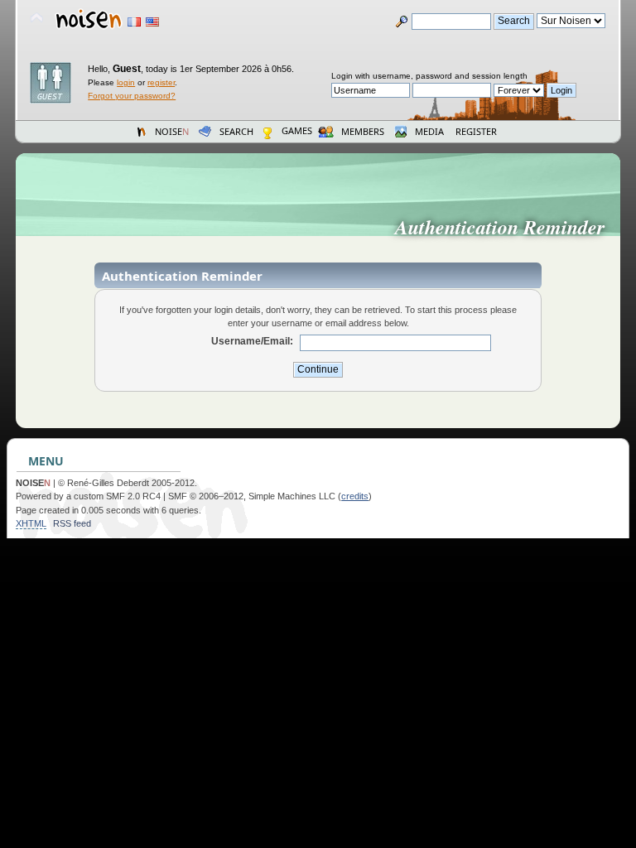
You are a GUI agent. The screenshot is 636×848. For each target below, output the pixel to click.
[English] (152, 21)
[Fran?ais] (134, 21)
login (126, 82)
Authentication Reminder (506, 227)
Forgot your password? (132, 95)
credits (355, 496)
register (161, 82)
